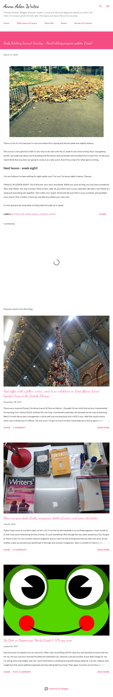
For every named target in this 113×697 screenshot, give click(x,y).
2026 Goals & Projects (27, 23)
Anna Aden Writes (21, 6)
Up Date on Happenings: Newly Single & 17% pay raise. (38, 640)
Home (6, 23)
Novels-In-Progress (83, 23)
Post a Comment (22, 672)
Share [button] (102, 214)
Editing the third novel (25, 214)
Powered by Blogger (58, 688)
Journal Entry (47, 214)
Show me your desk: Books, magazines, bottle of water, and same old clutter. (51, 518)
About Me (49, 23)
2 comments (19, 549)
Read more (103, 427)
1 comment (19, 427)
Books (64, 23)
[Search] (100, 5)
